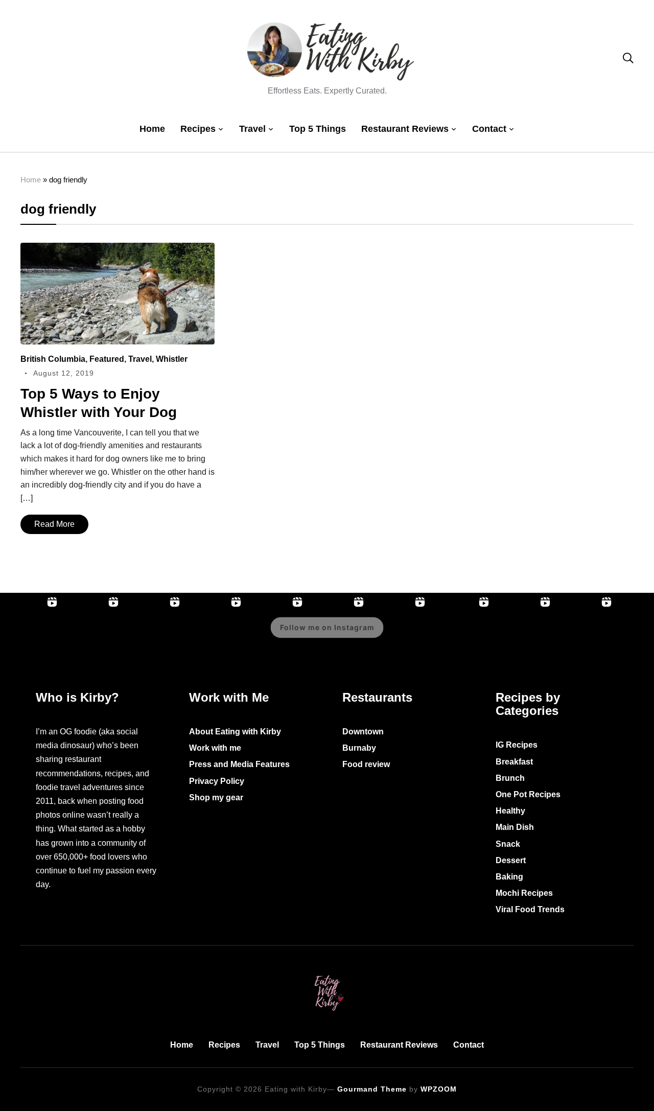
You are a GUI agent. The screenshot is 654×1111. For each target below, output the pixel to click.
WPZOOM (439, 1089)
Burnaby (359, 748)
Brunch (510, 778)
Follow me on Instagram (327, 627)
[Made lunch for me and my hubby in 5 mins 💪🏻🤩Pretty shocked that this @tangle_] (398, 634)
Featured (106, 359)
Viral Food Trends (530, 909)
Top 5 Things (317, 129)
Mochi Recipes (524, 893)
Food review (366, 764)
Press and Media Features (239, 764)
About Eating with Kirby (235, 731)
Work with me (215, 748)
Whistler (172, 359)
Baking (509, 876)
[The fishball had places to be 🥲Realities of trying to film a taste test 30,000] (153, 634)
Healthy (510, 810)
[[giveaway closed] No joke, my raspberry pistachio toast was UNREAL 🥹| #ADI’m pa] (523, 634)
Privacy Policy (216, 781)
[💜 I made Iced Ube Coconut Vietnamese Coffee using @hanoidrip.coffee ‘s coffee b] (214, 634)
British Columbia (52, 359)
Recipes (198, 129)
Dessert (511, 860)
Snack (508, 844)
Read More (54, 524)
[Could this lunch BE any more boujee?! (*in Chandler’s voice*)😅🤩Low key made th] (30, 634)
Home (152, 129)
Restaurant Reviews (405, 129)
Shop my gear (216, 797)
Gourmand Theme (372, 1089)
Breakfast (514, 761)
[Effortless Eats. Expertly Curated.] (327, 973)
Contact (489, 129)
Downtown (363, 731)
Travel (252, 129)
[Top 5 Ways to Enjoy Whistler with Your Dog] (117, 249)
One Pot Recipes (528, 794)
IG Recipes (517, 744)
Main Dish (515, 827)
